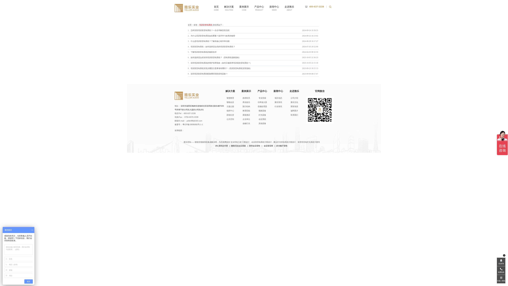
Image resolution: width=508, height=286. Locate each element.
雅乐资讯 (278, 102)
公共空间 (230, 119)
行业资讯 (278, 106)
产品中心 (262, 91)
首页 (190, 25)
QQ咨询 (501, 264)
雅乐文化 (294, 102)
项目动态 (278, 98)
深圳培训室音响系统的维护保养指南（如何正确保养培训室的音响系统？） (221, 63)
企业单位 (246, 119)
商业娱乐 (246, 102)
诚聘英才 (294, 111)
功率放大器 (262, 102)
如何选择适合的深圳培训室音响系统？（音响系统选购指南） (216, 58)
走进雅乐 (294, 91)
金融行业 (246, 123)
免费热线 (501, 272)
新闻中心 (278, 91)
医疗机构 (246, 106)
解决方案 (230, 91)
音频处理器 (262, 106)
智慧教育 (230, 98)
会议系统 (262, 119)
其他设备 (262, 123)
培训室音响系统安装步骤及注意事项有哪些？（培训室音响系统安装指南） (221, 68)
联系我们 (294, 115)
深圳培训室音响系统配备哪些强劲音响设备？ (209, 74)
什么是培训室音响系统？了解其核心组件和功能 (210, 41)
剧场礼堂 (230, 115)
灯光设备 (262, 115)
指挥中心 (230, 111)
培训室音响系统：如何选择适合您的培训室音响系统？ (213, 47)
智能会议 (230, 102)
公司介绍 (294, 98)
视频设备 (262, 111)
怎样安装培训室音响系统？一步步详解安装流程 (210, 30)
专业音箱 (262, 98)
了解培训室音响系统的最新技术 (204, 52)
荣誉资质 (294, 106)
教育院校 (246, 111)
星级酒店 (246, 115)
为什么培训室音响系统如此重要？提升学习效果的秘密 (213, 36)
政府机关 (246, 98)
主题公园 (230, 106)
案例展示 (246, 91)
